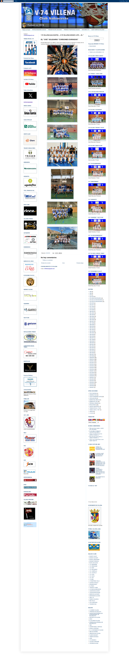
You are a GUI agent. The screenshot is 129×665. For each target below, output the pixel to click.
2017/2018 (91, 372)
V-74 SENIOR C (92, 640)
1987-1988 (91, 323)
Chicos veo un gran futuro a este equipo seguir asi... (96, 440)
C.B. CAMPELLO (93, 571)
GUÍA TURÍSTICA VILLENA (97, 29)
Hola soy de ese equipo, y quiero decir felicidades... (96, 429)
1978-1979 (91, 308)
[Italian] (96, 420)
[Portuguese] (99, 420)
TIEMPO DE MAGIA (93, 636)
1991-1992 (91, 329)
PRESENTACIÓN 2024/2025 (55, 29)
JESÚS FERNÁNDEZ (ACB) (95, 396)
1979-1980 (91, 309)
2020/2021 (91, 377)
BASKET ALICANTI (93, 557)
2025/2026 (91, 385)
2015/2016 (91, 369)
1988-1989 (91, 324)
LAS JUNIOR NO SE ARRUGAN (100, 477)
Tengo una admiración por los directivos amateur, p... (95, 434)
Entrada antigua (80, 263)
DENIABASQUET (93, 584)
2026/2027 (91, 387)
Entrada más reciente (45, 263)
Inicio (63, 263)
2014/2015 (91, 367)
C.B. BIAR (91, 567)
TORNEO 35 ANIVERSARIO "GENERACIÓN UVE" (100, 448)
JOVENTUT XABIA (93, 587)
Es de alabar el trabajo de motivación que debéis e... (95, 432)
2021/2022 (91, 379)
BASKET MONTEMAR (94, 559)
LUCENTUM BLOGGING (94, 592)
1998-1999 (91, 341)
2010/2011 (91, 360)
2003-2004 (91, 349)
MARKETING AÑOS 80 (94, 399)
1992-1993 (91, 331)
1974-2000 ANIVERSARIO (95, 298)
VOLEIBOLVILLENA (93, 643)
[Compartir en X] (58, 253)
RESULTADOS (92, 46)
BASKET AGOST (93, 556)
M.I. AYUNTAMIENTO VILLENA (96, 630)
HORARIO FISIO (93, 395)
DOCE (90, 619)
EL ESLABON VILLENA (94, 620)
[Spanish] (104, 420)
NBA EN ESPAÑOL (93, 631)
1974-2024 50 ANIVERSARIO (95, 301)
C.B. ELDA (91, 574)
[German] (94, 420)
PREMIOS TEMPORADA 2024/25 (72, 29)
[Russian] (101, 420)
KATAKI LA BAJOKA (94, 628)
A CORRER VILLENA (94, 610)
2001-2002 (91, 346)
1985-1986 (91, 319)
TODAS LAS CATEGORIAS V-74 (96, 52)
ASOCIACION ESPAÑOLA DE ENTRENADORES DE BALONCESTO (96, 614)
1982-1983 (91, 314)
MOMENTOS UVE (93, 401)
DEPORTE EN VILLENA (94, 617)
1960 (90, 293)
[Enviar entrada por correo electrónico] (53, 253)
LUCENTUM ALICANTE (94, 590)
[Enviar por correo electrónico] (55, 253)
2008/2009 (91, 357)
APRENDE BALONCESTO (95, 611)
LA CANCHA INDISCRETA (95, 589)
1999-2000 (91, 342)
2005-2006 (91, 352)
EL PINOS (91, 586)
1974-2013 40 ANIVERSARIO (95, 299)
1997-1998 (91, 339)
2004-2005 (91, 351)
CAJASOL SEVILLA (93, 582)
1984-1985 (91, 318)
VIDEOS (91, 411)
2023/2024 (91, 382)
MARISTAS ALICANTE (94, 594)
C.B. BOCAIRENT (93, 569)
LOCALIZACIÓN (93, 398)
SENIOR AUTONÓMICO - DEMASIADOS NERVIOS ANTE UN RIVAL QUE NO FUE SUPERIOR (100, 471)
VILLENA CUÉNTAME (94, 641)
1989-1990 (91, 326)
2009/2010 (91, 359)
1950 (90, 291)
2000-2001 (91, 344)
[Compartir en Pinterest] (61, 253)
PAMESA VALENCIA (94, 599)
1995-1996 (91, 336)
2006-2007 (91, 354)
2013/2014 (91, 365)
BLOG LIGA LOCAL (93, 562)
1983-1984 (91, 316)
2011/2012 (91, 362)
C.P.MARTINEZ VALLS (94, 581)
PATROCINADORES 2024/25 (39, 29)
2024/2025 (91, 384)
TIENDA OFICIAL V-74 (94, 408)
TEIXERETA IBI (92, 604)
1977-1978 (91, 306)
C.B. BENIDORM (93, 564)
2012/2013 (91, 364)
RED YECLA (92, 600)
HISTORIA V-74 (85, 29)
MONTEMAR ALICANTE (94, 595)
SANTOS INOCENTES (94, 406)
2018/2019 (91, 374)
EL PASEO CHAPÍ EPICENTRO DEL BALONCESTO (100, 454)
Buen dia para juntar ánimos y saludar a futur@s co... (95, 437)
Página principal (26, 29)
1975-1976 (91, 303)
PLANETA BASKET (93, 635)
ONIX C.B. (91, 597)
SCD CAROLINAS (93, 602)
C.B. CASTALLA (93, 572)
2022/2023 (91, 380)
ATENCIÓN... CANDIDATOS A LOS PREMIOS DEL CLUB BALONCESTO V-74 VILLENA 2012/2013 (100, 463)
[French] (92, 420)
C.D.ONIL (91, 579)
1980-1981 (91, 311)
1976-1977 (91, 304)
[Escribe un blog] (57, 253)
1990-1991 (91, 327)
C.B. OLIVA (92, 576)
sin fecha (91, 413)
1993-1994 (91, 332)
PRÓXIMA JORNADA (94, 403)
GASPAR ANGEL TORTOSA (95, 626)
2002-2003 (91, 347)
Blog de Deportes (30, 526)
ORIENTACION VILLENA (94, 633)
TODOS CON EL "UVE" (94, 409)
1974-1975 (91, 296)
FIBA (90, 625)
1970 (90, 294)
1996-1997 (91, 337)
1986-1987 (91, 321)
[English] (89, 420)
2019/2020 (48, 253)
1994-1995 (91, 334)
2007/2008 (91, 356)
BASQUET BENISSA (94, 561)
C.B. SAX (91, 577)
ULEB (90, 638)
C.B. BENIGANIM (93, 566)
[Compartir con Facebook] (60, 253)
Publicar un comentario (48, 260)
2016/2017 (91, 370)
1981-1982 (91, 313)
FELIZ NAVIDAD (93, 393)
